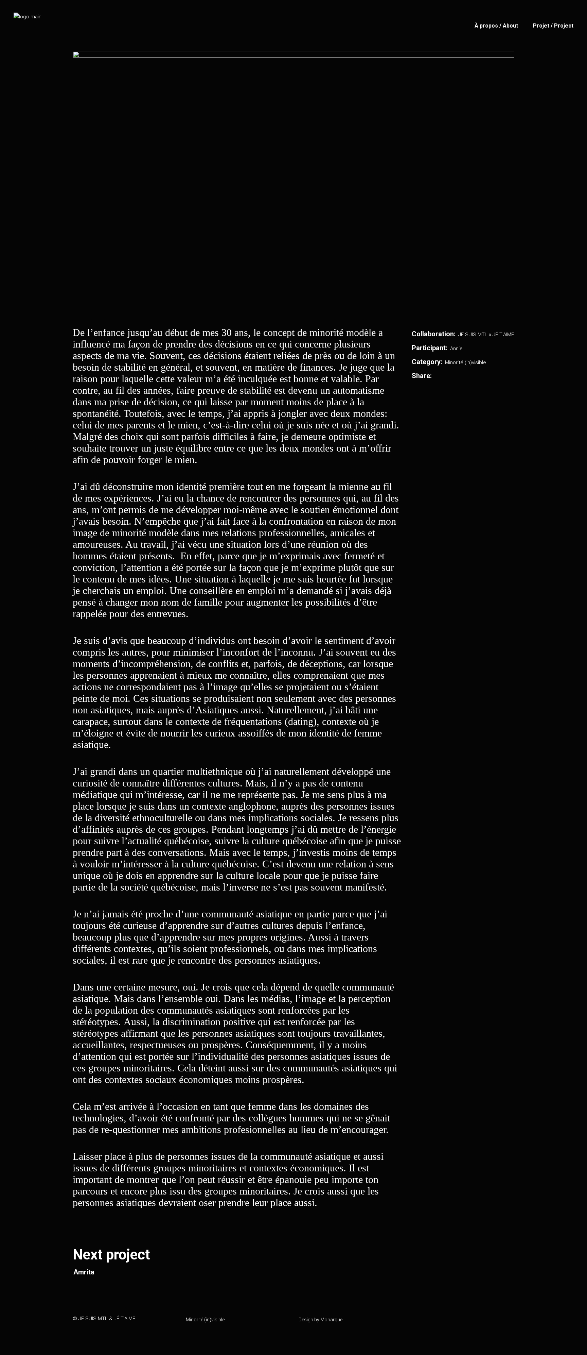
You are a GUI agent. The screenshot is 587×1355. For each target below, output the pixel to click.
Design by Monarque (320, 1319)
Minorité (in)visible (465, 362)
